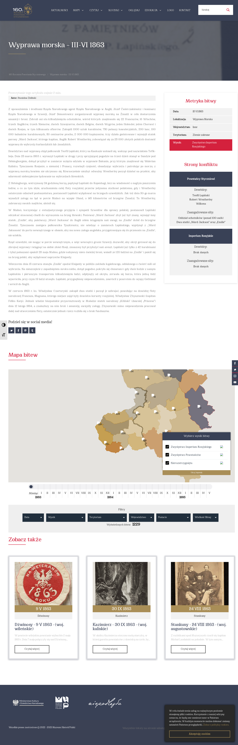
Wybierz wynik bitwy (197, 436)
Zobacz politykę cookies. (216, 725)
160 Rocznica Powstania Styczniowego (27, 75)
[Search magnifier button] (228, 9)
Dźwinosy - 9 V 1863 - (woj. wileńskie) (39, 627)
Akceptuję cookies (199, 734)
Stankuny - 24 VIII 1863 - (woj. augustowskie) (198, 627)
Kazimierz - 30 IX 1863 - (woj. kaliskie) (120, 627)
